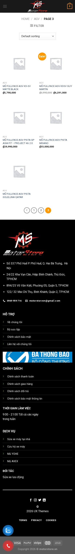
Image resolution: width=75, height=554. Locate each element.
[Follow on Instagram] (35, 500)
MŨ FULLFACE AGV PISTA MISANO (53, 141)
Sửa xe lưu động (13, 477)
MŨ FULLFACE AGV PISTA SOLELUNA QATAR (17, 195)
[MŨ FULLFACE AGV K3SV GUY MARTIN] (55, 63)
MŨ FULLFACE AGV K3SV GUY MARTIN (55, 88)
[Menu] (5, 6)
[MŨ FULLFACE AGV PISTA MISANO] (55, 117)
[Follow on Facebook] (30, 500)
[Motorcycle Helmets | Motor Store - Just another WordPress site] (37, 6)
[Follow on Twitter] (39, 500)
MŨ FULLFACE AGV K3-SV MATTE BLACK (17, 88)
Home (25, 19)
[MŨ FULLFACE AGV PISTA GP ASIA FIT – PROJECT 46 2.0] (19, 117)
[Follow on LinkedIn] (44, 500)
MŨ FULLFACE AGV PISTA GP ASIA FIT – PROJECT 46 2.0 (18, 141)
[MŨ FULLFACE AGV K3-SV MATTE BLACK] (19, 63)
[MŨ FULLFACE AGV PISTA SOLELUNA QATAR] (19, 171)
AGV (37, 19)
